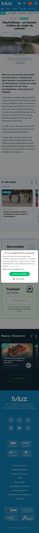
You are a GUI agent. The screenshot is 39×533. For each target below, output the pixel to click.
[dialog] (19, 266)
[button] (19, 269)
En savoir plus (14, 266)
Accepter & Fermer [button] (19, 274)
